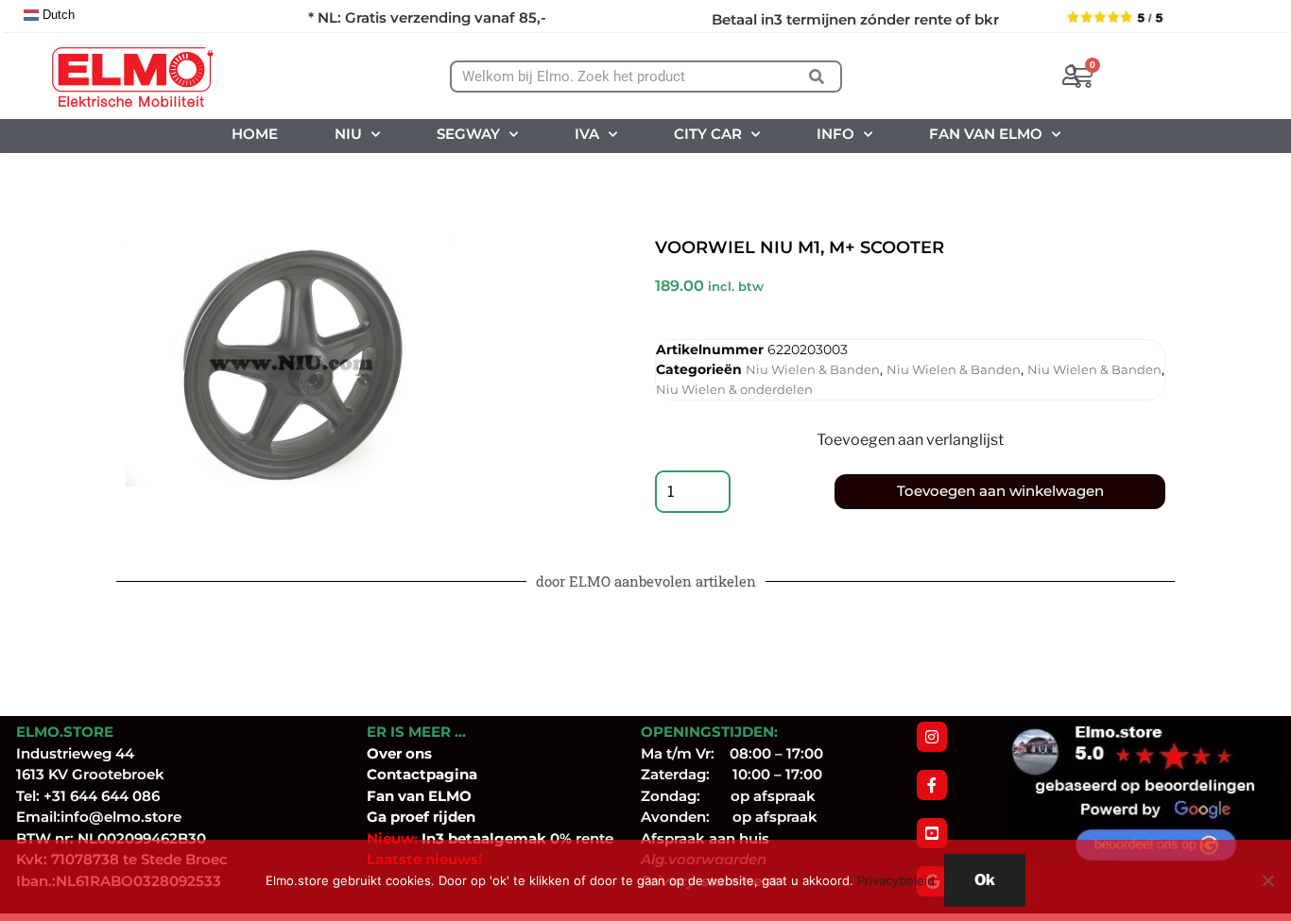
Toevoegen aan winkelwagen (1000, 491)
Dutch (57, 15)
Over (386, 753)
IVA (587, 134)
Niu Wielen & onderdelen (734, 389)
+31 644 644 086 (101, 796)
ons (418, 753)
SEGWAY (468, 134)
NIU (348, 134)
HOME (255, 134)
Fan (380, 796)
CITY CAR (708, 134)
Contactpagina (422, 774)
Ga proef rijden (421, 817)
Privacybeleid (896, 880)
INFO (835, 134)
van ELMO (433, 796)
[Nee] (1267, 880)
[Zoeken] (816, 76)
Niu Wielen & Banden (813, 369)
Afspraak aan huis (705, 838)
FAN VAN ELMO (985, 134)
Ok (984, 880)
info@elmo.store (120, 817)
